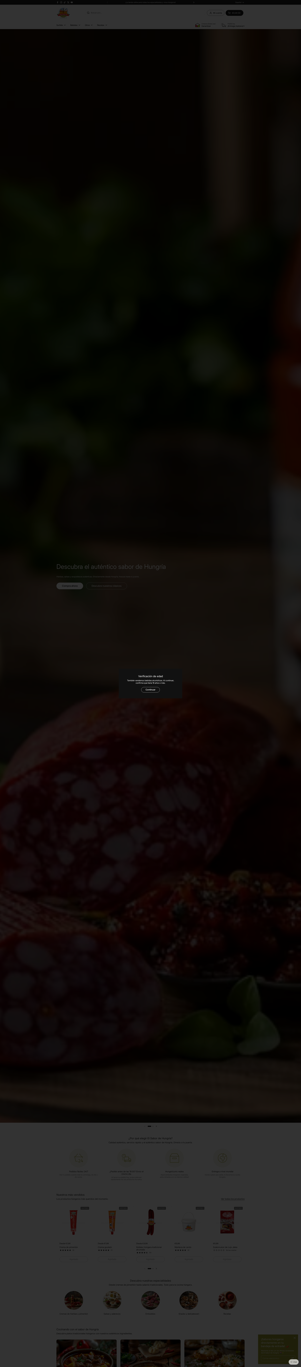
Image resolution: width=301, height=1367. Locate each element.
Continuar (150, 689)
